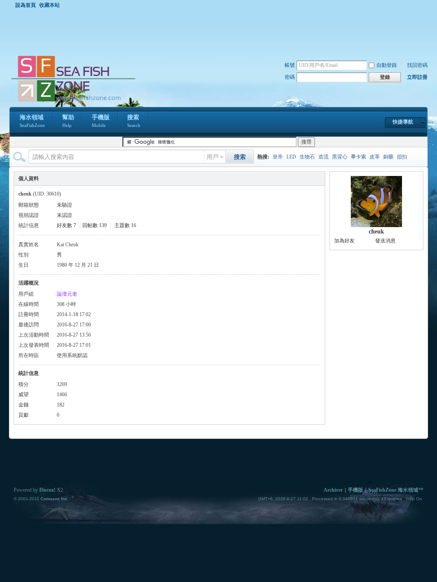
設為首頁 (25, 5)
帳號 (290, 65)
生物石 (307, 157)
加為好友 (344, 241)
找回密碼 (417, 65)
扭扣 (402, 157)
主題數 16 (125, 225)
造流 (323, 157)
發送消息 (385, 241)
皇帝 (278, 157)
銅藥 (388, 157)
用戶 (212, 157)
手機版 (101, 121)
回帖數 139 (94, 225)
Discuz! (47, 490)
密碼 (290, 77)
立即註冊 (417, 77)
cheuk (376, 231)
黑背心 (339, 157)
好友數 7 (66, 225)
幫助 (68, 121)
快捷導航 (403, 122)
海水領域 (32, 121)
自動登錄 (386, 65)
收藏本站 (49, 5)
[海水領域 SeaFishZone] (73, 102)
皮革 (375, 157)
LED (291, 157)
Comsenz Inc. (55, 498)
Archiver (333, 490)
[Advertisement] (221, 31)
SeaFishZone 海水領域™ (395, 490)
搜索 (133, 121)
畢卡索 (358, 157)
